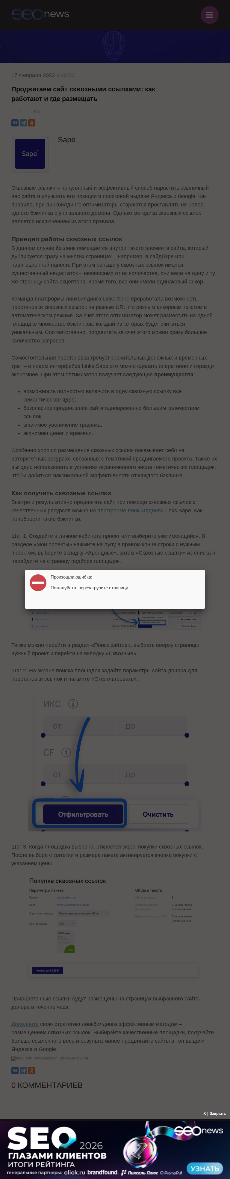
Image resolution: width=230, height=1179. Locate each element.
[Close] (204, 569)
